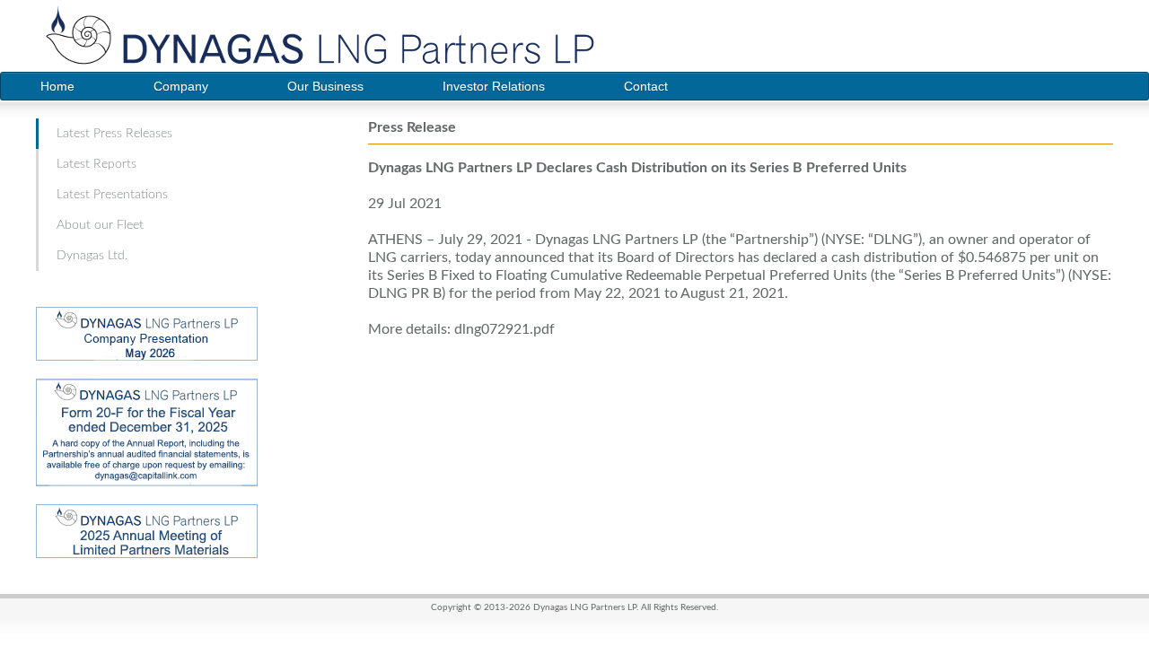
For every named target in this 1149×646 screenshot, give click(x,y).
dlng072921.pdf (504, 329)
